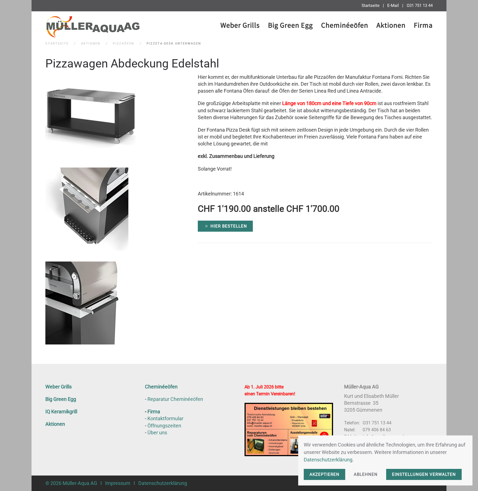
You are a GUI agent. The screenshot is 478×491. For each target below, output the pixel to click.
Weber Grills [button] (240, 26)
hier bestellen (229, 226)
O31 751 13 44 (420, 5)
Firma (153, 411)
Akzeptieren (324, 474)
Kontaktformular (165, 418)
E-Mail (393, 5)
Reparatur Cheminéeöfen (175, 399)
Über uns (157, 432)
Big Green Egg (60, 399)
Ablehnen (366, 474)
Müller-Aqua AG (80, 483)
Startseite (371, 5)
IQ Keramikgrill (61, 411)
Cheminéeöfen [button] (344, 26)
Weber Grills (58, 387)
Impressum (117, 483)
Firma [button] (423, 26)
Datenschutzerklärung (162, 483)
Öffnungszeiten (164, 426)
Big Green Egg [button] (290, 26)
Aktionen (391, 26)
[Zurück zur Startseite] (92, 26)
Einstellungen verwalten (424, 474)
